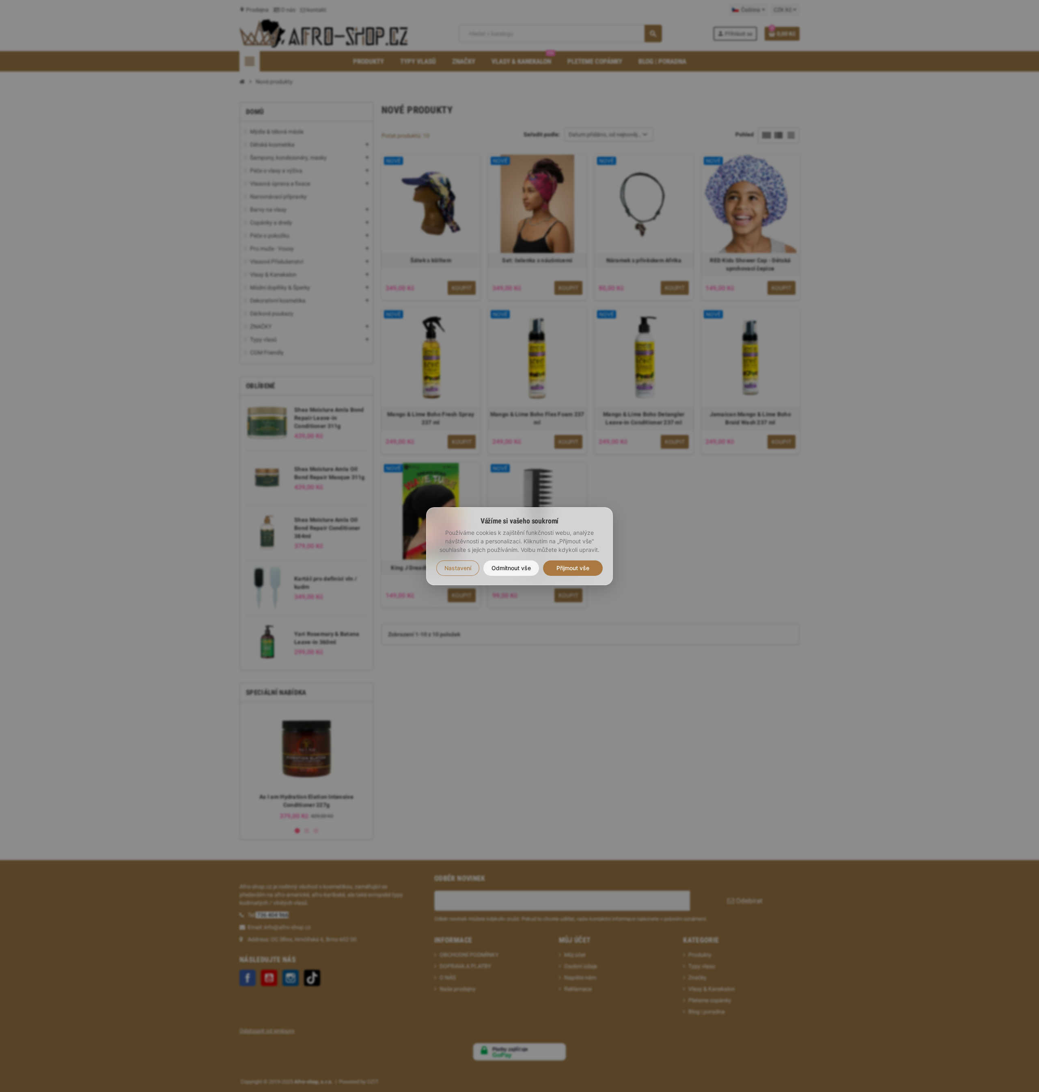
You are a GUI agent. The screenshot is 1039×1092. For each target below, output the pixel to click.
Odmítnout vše (511, 567)
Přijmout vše (572, 567)
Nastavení (457, 567)
